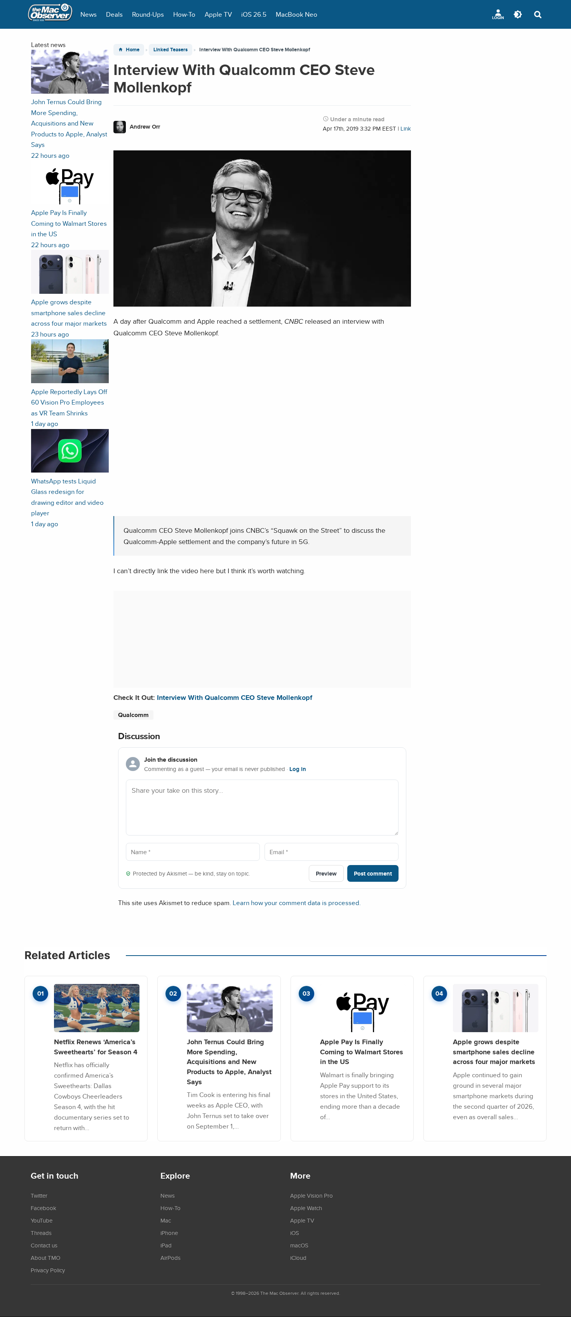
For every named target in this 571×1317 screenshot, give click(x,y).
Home (132, 49)
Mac (165, 1220)
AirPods (170, 1257)
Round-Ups (148, 14)
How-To (184, 14)
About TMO (45, 1257)
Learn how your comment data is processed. (297, 902)
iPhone (169, 1232)
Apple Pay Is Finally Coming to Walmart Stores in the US (361, 1051)
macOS (299, 1245)
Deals (114, 14)
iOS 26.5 (253, 14)
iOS (294, 1232)
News (88, 14)
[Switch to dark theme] (518, 14)
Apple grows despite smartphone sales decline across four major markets (494, 1051)
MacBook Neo (296, 14)
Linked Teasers (170, 49)
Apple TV (218, 14)
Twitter (39, 1195)
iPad (166, 1245)
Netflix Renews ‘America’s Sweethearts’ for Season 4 (96, 1046)
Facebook (43, 1208)
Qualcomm (133, 714)
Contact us (44, 1245)
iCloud (298, 1257)
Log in (297, 769)
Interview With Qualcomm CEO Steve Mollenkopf (234, 697)
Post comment (373, 873)
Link (405, 128)
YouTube (41, 1220)
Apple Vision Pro (311, 1195)
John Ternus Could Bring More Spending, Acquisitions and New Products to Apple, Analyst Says (229, 1061)
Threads (41, 1232)
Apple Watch (306, 1208)
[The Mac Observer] (50, 14)
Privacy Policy (48, 1270)
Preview (326, 873)
